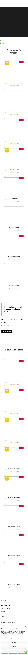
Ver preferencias (14, 650)
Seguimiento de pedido (6, 608)
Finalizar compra (4, 613)
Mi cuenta (3, 611)
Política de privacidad (13, 653)
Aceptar (14, 642)
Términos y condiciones (22, 653)
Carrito (2, 616)
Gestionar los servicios (14, 638)
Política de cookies (4, 653)
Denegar (14, 646)
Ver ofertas (6, 331)
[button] (26, 626)
